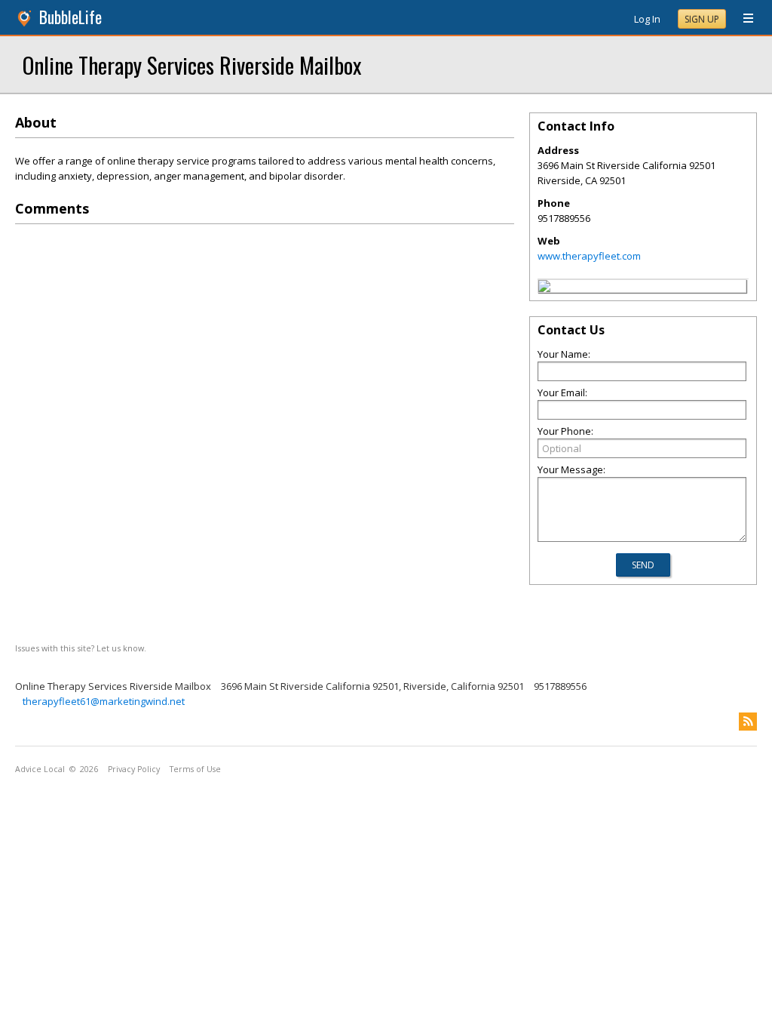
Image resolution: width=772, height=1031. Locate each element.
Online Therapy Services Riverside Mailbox (192, 64)
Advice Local (40, 769)
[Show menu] (742, 19)
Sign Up (702, 19)
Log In (647, 19)
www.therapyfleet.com (589, 256)
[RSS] (748, 721)
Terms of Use (195, 769)
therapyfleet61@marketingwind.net (104, 701)
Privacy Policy (134, 769)
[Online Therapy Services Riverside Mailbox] (544, 288)
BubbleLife (70, 17)
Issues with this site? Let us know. (80, 648)
